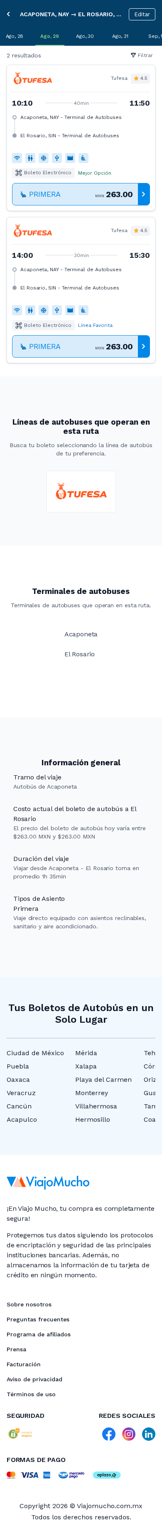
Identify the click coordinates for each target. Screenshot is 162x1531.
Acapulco (22, 1119)
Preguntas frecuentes (38, 1319)
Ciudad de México (35, 1053)
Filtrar (145, 55)
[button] (81, 137)
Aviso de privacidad (34, 1379)
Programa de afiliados (39, 1334)
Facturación (24, 1364)
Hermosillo (92, 1119)
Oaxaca (18, 1079)
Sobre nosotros (29, 1304)
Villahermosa (96, 1106)
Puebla (18, 1066)
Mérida (86, 1053)
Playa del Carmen (103, 1079)
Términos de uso (31, 1394)
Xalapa (86, 1066)
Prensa (16, 1349)
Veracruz (21, 1093)
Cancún (19, 1106)
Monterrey (91, 1093)
